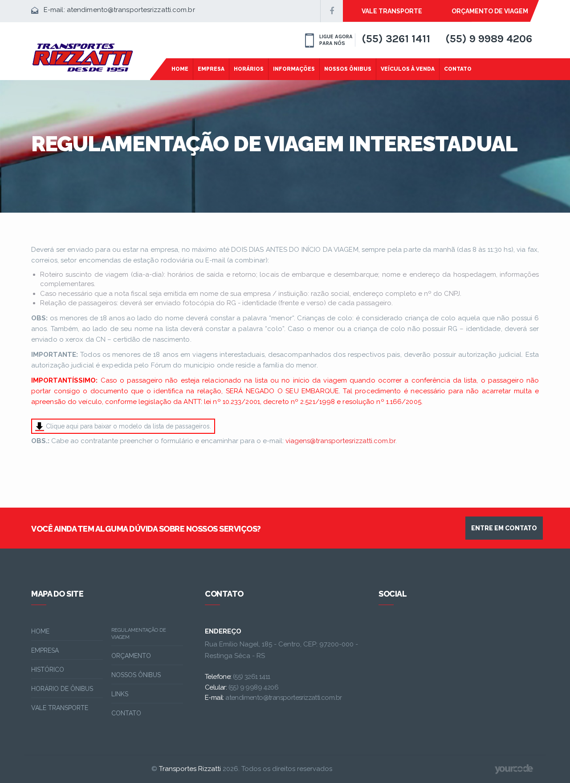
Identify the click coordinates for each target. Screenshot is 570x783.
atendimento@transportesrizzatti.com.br (131, 10)
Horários (249, 69)
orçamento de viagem (490, 11)
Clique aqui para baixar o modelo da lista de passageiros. (127, 426)
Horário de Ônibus (62, 688)
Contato (458, 69)
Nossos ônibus (136, 674)
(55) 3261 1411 (396, 38)
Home (179, 69)
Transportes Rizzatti (190, 769)
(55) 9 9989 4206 (488, 38)
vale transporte (392, 11)
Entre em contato (504, 528)
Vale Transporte (59, 707)
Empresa (211, 69)
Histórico (47, 669)
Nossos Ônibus (347, 69)
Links (119, 694)
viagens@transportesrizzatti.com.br (340, 441)
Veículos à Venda (408, 69)
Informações (294, 69)
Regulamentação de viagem (138, 633)
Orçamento (131, 655)
